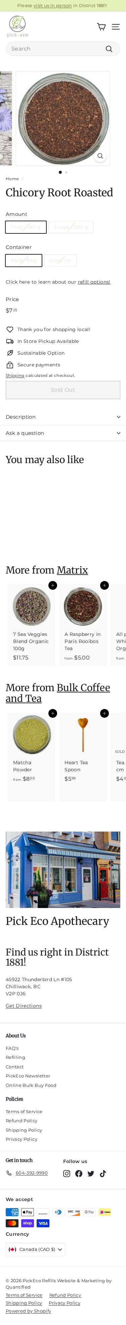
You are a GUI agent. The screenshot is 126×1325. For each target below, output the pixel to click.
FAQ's (12, 1048)
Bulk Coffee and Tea (58, 693)
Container (19, 247)
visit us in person (53, 5)
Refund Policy (22, 1120)
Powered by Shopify (28, 1311)
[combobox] (63, 49)
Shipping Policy (24, 1130)
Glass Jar (60, 260)
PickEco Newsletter (28, 1075)
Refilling (15, 1057)
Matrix (72, 570)
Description (21, 417)
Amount (16, 214)
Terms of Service (24, 1111)
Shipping (15, 375)
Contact (15, 1066)
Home (12, 178)
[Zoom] (100, 156)
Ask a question (25, 433)
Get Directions (24, 1006)
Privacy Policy (21, 1139)
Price (12, 299)
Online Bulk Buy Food (31, 1085)
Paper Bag (24, 260)
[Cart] (101, 27)
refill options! (94, 282)
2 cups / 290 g (71, 227)
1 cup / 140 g (26, 227)
